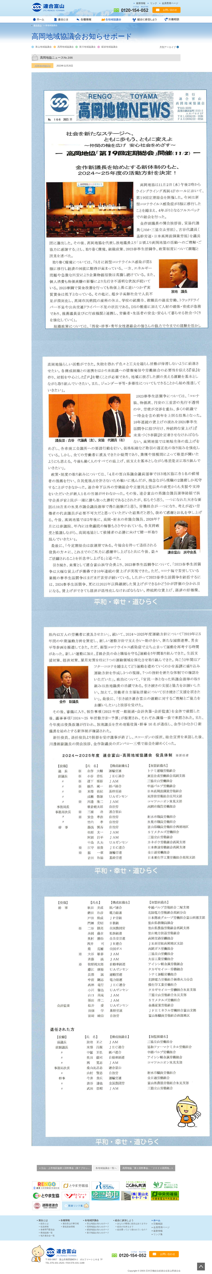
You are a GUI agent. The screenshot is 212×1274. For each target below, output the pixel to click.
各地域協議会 (112, 19)
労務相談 (170, 19)
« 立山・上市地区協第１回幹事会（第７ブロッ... (64, 1168)
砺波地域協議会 (109, 46)
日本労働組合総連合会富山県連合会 (163, 1271)
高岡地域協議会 (65, 46)
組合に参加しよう (144, 19)
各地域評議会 (92, 1220)
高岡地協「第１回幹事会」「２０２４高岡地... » (147, 1168)
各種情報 (85, 19)
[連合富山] (50, 7)
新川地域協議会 (87, 46)
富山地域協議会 (43, 46)
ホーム (41, 19)
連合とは (62, 19)
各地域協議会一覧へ (106, 1168)
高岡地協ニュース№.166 (56, 57)
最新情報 (140, 3)
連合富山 (61, 1252)
